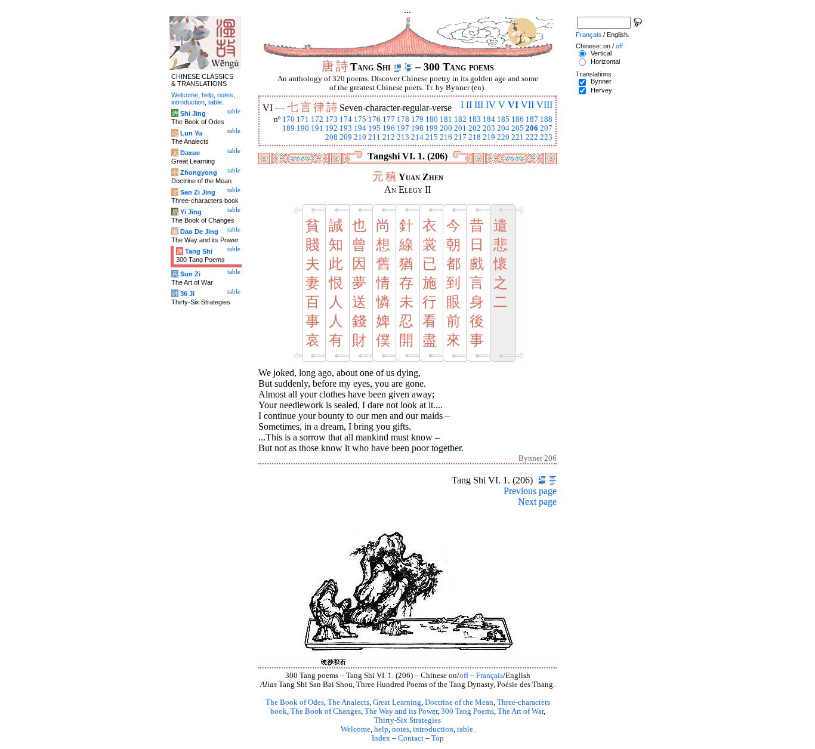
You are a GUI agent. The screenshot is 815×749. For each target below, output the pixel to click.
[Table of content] (408, 67)
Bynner (601, 81)
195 (374, 128)
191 (317, 128)
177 (388, 119)
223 (546, 137)
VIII (544, 105)
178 (403, 119)
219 (489, 137)
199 (431, 128)
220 (503, 137)
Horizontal (605, 61)
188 (546, 119)
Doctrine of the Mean (459, 702)
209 (345, 137)
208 (331, 137)
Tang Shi (198, 251)
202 (474, 128)
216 (446, 137)
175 (360, 119)
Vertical (601, 53)
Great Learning (397, 702)
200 (446, 128)
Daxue (190, 152)
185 (503, 119)
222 (532, 137)
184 (489, 119)
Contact (411, 738)
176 (374, 119)
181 (446, 119)
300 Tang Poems (467, 711)
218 (474, 137)
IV (491, 105)
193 (345, 128)
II (469, 105)
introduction (433, 729)
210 (360, 137)
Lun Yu (191, 133)
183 (474, 119)
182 (460, 119)
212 (388, 137)
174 (345, 119)
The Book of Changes (326, 711)
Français (489, 675)
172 (317, 119)
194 (360, 128)
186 (517, 119)
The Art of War (521, 711)
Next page (537, 502)
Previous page (530, 491)
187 (532, 119)
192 (331, 128)
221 (517, 137)
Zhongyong (198, 172)
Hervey (601, 90)
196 (388, 128)
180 (431, 119)
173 (331, 119)
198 (417, 128)
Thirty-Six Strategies (407, 720)
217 (460, 137)
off (463, 675)
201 (460, 128)
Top (437, 738)
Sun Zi (190, 274)
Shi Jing (193, 113)
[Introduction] (398, 67)
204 (503, 128)
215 (431, 137)
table (465, 729)
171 (303, 119)
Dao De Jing (199, 231)
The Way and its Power (401, 711)
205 (517, 128)
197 (403, 128)
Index (381, 738)
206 (532, 128)
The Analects (348, 702)
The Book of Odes (295, 702)
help (381, 729)
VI (513, 105)
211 (374, 137)
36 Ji (187, 293)
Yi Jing (191, 211)
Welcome (356, 729)
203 (489, 128)
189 (288, 128)
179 (417, 119)
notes (400, 729)
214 (417, 137)
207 (546, 128)
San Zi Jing (197, 192)
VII (527, 105)
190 (303, 128)
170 (288, 119)
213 (403, 137)
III (478, 105)
